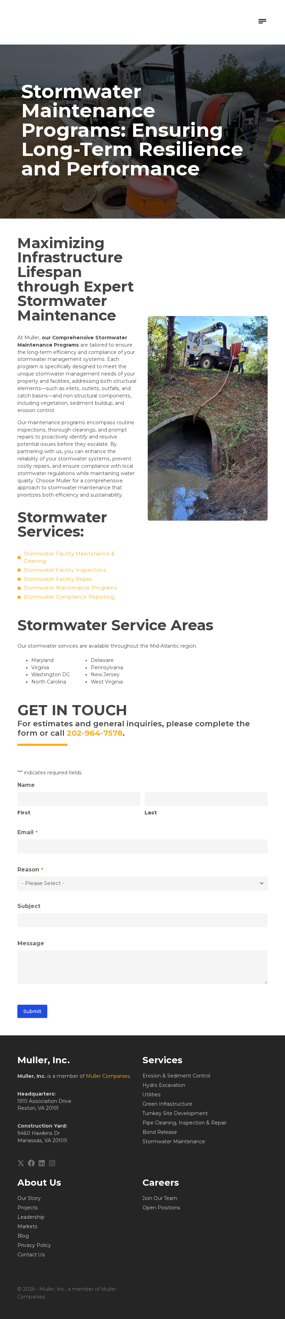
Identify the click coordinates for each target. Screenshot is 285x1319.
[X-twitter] (20, 1163)
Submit (32, 1011)
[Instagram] (52, 1163)
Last (151, 812)
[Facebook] (31, 1163)
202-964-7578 (95, 733)
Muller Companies (108, 1076)
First (23, 812)
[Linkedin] (41, 1163)
